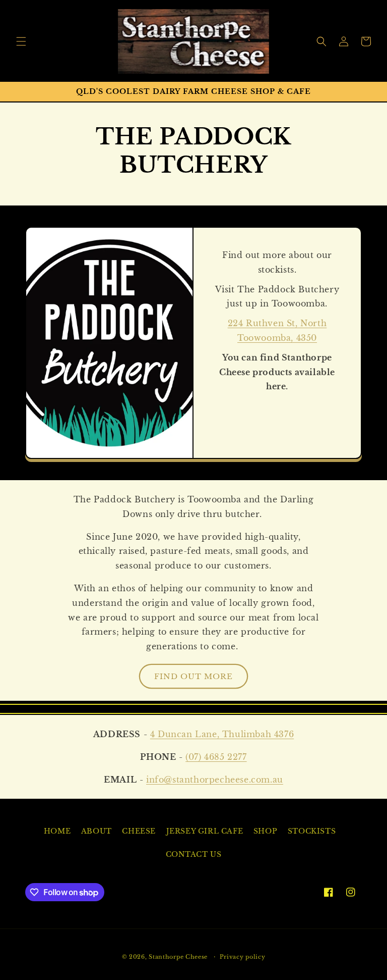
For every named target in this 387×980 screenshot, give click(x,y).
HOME (57, 831)
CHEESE (139, 831)
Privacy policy (243, 956)
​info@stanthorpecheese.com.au (214, 780)
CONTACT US (194, 854)
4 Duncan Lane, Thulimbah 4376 (222, 734)
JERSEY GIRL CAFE (204, 831)
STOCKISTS (312, 831)
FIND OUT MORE (193, 676)
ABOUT (96, 831)
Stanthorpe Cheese (178, 956)
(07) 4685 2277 (215, 757)
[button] (21, 41)
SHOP (265, 831)
